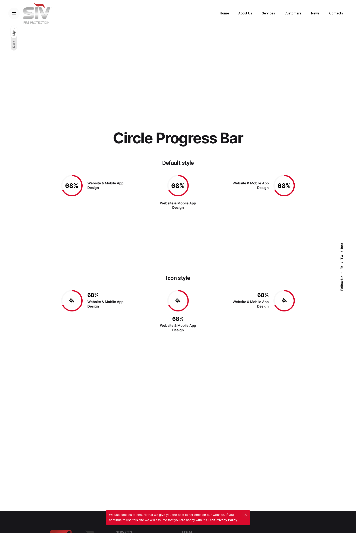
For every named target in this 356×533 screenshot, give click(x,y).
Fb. (342, 267)
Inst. (342, 245)
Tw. (342, 257)
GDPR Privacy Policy (221, 520)
